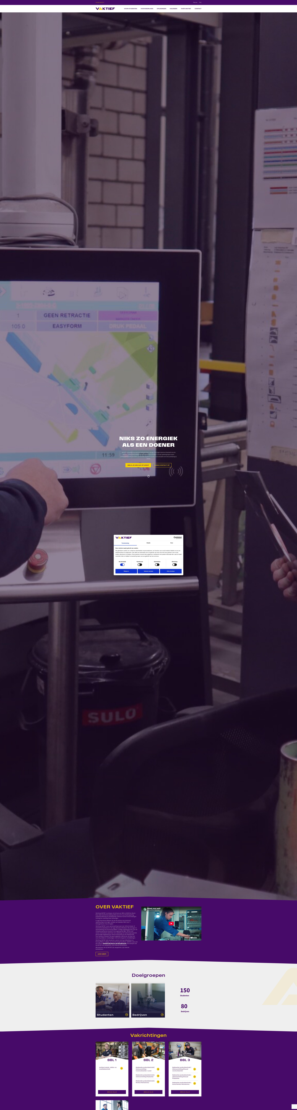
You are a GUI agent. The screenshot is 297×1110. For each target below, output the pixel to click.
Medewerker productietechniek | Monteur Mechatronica (145, 1081)
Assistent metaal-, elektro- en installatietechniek (108, 1068)
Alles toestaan (171, 571)
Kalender (173, 8)
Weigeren (126, 571)
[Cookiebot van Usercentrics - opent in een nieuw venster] (175, 538)
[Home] (105, 9)
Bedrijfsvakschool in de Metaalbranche (114, 943)
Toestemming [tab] (125, 543)
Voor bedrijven (147, 8)
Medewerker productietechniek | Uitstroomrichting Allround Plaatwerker (181, 1076)
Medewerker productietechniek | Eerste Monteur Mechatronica (181, 1083)
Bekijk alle (112, 1092)
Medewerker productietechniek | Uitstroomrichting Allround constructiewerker (181, 1069)
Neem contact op (162, 465)
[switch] (140, 564)
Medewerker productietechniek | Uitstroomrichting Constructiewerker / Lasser (145, 1069)
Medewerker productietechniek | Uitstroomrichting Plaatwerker (145, 1076)
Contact (198, 8)
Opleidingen (161, 8)
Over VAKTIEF (186, 8)
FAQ (200, 2)
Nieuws (195, 2)
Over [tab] (171, 543)
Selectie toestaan (148, 571)
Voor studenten (130, 8)
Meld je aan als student (138, 465)
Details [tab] (148, 543)
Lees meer (102, 954)
